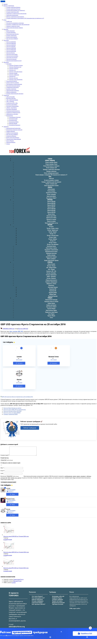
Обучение (6, 62)
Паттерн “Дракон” (13, 68)
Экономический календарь (13, 128)
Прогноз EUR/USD (11, 41)
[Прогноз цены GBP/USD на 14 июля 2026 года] (8, 550)
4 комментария (7, 539)
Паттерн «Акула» (13, 78)
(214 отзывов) (19, 382)
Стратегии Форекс (11, 136)
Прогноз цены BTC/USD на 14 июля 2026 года (15, 568)
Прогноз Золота (10, 52)
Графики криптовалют (12, 133)
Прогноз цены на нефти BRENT (12, 412)
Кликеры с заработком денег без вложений (17, 24)
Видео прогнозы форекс (12, 137)
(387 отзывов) (19, 359)
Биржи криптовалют (11, 37)
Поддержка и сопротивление (14, 84)
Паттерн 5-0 (12, 76)
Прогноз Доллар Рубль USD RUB (12, 411)
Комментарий (5, 455)
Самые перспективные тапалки (14, 27)
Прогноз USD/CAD (11, 48)
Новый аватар (5, 458)
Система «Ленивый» (11, 109)
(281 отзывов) (54, 359)
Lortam (19, 356)
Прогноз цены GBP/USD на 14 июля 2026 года (16, 552)
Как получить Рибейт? (12, 38)
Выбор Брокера (10, 30)
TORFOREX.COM (7, 328)
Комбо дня (9, 21)
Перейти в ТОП (86, 633)
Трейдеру (6, 126)
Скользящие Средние (15, 117)
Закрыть (3, 1)
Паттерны (8, 63)
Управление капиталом (12, 87)
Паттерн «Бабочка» (14, 74)
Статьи (8, 144)
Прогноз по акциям (11, 59)
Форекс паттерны (57, 601)
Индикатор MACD (13, 122)
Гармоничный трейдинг (12, 90)
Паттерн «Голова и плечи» (16, 65)
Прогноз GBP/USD (11, 43)
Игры (4, 19)
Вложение (3, 476)
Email (2, 470)
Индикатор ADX (13, 118)
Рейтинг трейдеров (8, 5)
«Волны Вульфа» (10, 96)
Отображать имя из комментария (10, 463)
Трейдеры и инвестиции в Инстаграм (16, 13)
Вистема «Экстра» (11, 98)
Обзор (13, 494)
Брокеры (5, 29)
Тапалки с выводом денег (13, 26)
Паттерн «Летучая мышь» (15, 71)
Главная (5, 4)
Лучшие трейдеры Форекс (13, 7)
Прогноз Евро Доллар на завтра (12, 408)
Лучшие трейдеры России (13, 8)
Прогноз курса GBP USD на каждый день (14, 409)
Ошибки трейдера (11, 89)
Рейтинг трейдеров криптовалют (15, 16)
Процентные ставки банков (13, 139)
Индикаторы (9, 115)
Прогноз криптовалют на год (14, 60)
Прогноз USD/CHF (11, 45)
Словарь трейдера (57, 599)
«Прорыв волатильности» (13, 111)
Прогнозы (6, 40)
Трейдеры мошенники (12, 15)
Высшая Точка (54, 356)
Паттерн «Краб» (13, 73)
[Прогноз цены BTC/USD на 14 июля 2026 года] (8, 566)
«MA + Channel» (10, 101)
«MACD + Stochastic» (11, 107)
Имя (2, 468)
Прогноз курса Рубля (11, 54)
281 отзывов (12, 500)
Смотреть (20, 363)
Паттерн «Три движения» (15, 79)
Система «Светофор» (11, 104)
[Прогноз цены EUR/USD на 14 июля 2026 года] (8, 535)
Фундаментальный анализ (13, 85)
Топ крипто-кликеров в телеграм (15, 23)
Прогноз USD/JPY (10, 46)
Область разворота (11, 92)
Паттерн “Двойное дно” (15, 67)
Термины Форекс (10, 142)
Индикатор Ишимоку (14, 125)
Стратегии (6, 95)
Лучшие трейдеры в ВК (12, 12)
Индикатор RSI (13, 120)
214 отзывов (12, 510)
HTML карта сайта (74, 608)
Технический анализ (11, 81)
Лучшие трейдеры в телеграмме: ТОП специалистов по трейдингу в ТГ (25, 18)
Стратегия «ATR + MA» (12, 103)
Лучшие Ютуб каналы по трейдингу (15, 10)
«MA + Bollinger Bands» (12, 100)
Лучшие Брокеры (10, 32)
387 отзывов (12, 489)
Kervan (19, 379)
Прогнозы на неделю (11, 57)
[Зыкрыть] (90, 628)
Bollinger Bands (13, 123)
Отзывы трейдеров (11, 35)
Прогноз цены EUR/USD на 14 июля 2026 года (16, 536)
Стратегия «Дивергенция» (13, 112)
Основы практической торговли (14, 93)
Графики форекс (10, 131)
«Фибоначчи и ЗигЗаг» (12, 114)
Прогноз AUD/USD (11, 51)
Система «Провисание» (12, 106)
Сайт (2, 473)
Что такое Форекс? (37, 596)
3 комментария (7, 555)
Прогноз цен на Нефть (12, 56)
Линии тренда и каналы (12, 82)
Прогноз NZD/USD (11, 49)
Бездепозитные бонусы (12, 34)
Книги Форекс (10, 140)
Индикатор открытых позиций (14, 129)
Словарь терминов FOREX (10, 414)
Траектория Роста (18, 579)
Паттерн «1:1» (12, 70)
